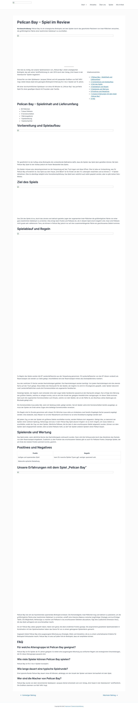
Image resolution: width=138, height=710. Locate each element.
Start (83, 5)
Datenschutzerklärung (77, 706)
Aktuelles (93, 5)
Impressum (68, 706)
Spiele (111, 5)
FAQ (93, 99)
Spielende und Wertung (100, 89)
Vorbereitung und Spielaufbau (102, 82)
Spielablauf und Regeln (99, 87)
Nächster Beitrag (110, 695)
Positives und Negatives (100, 91)
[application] (86, 4)
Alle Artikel (120, 5)
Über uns (102, 5)
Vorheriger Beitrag (28, 695)
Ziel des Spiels (96, 84)
